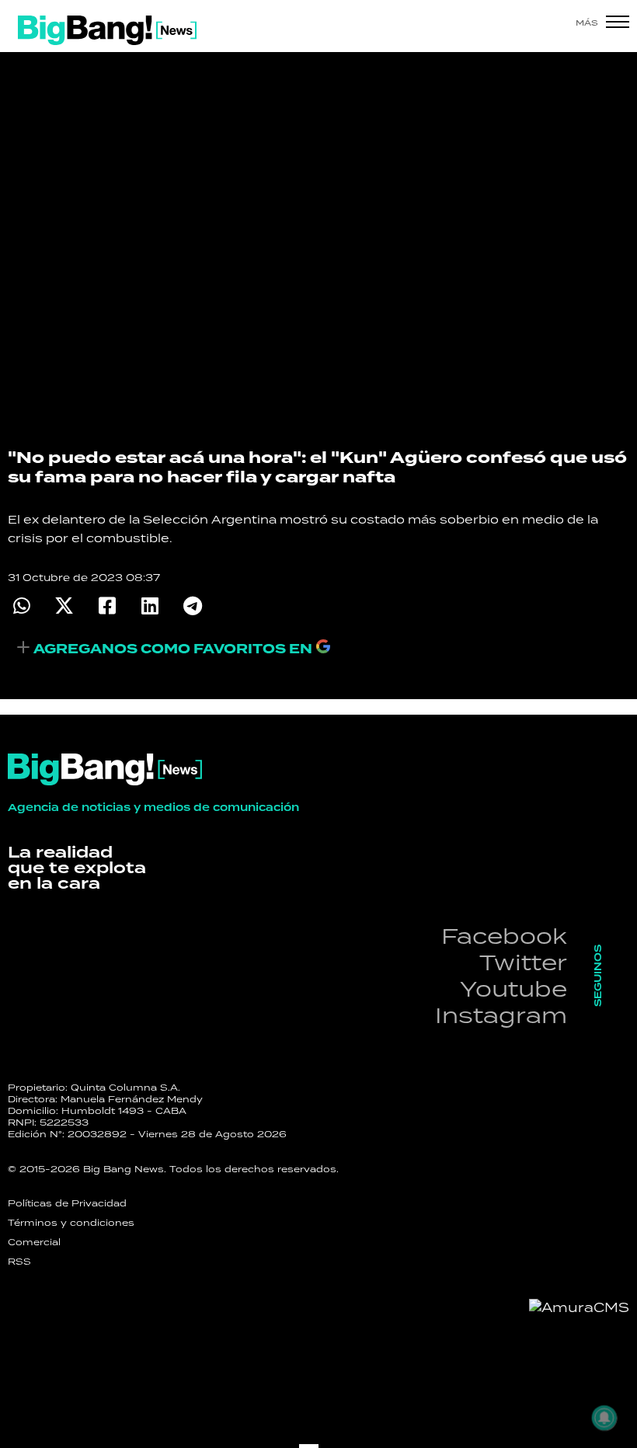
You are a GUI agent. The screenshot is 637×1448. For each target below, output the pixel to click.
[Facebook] (106, 605)
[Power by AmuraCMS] (579, 1307)
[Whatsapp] (21, 605)
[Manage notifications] (604, 1417)
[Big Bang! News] (107, 30)
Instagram (501, 1015)
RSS (19, 1261)
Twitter (523, 962)
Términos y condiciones (71, 1222)
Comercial (34, 1242)
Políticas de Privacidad (67, 1203)
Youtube (513, 988)
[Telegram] (192, 605)
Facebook (504, 935)
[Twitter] (64, 605)
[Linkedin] (149, 605)
